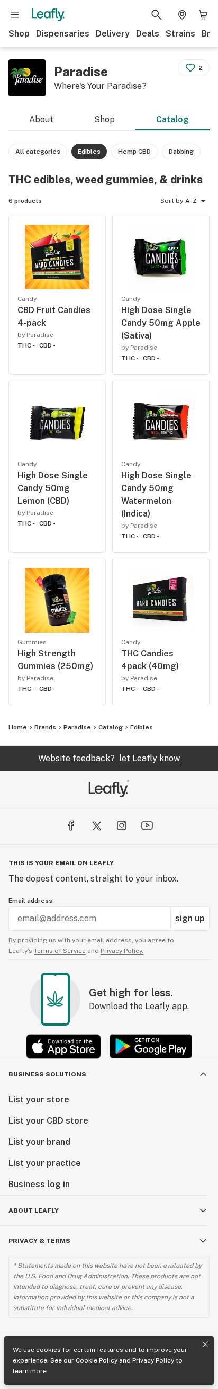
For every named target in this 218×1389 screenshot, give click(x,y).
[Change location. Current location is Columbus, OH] (182, 14)
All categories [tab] (37, 151)
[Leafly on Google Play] (151, 1046)
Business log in (39, 1184)
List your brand (39, 1142)
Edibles (141, 727)
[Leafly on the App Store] (63, 1046)
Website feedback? (109, 758)
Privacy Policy (153, 1360)
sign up (190, 918)
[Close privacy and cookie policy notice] (205, 1344)
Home (17, 727)
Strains (180, 34)
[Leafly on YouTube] (147, 825)
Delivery (113, 34)
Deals (147, 34)
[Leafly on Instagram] (121, 825)
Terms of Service (60, 951)
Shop (19, 34)
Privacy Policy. (122, 951)
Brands (45, 727)
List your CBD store (48, 1121)
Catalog (172, 119)
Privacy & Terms (39, 1240)
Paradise (77, 727)
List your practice (44, 1163)
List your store (38, 1099)
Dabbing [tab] (181, 151)
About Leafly (33, 1210)
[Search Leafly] (156, 14)
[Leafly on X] (96, 825)
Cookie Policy (96, 1360)
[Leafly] (48, 14)
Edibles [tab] (89, 151)
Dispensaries (62, 34)
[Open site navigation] (14, 14)
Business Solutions (47, 1074)
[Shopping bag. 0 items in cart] (203, 14)
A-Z (191, 200)
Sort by (171, 200)
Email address (30, 900)
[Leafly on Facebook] (71, 825)
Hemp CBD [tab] (134, 151)
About (41, 119)
